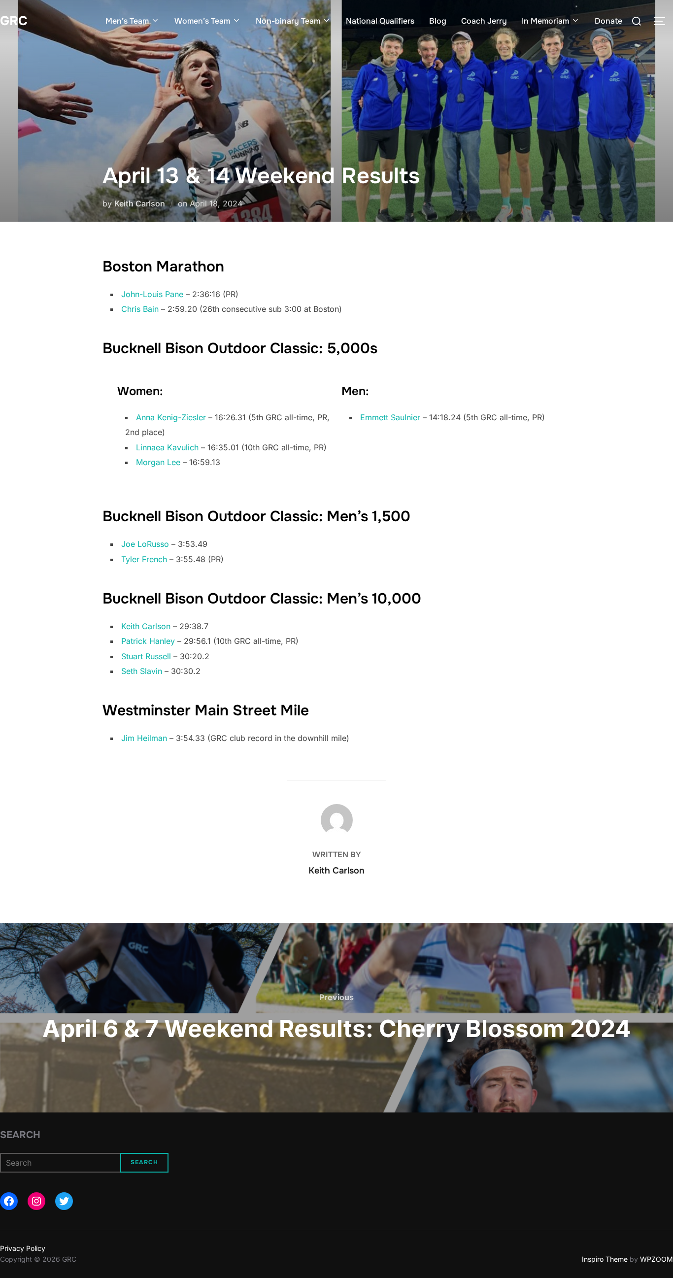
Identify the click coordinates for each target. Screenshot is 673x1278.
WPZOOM (656, 1259)
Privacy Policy (22, 1248)
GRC (14, 21)
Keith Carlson (139, 203)
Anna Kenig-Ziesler (171, 417)
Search (20, 1135)
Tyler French (144, 559)
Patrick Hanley (148, 641)
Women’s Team (202, 21)
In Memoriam (545, 21)
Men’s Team (127, 21)
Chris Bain (140, 309)
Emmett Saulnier (390, 417)
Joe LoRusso (145, 544)
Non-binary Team (288, 21)
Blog (437, 21)
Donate (608, 21)
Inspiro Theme (605, 1259)
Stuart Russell (146, 656)
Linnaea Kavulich (167, 447)
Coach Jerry (484, 21)
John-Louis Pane (152, 294)
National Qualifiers (380, 21)
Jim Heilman (144, 738)
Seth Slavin (141, 671)
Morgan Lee (158, 462)
